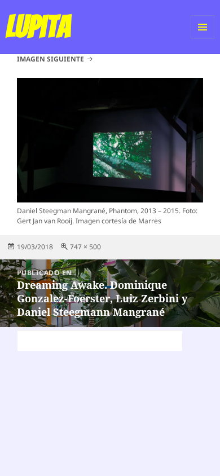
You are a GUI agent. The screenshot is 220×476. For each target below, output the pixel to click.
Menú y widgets (202, 38)
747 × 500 (85, 247)
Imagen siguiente (50, 59)
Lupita (38, 26)
